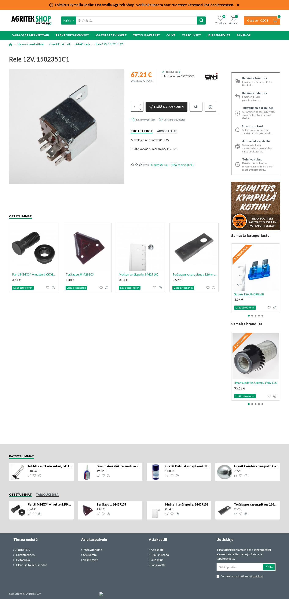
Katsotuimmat (21, 456)
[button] (249, 316)
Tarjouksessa (47, 494)
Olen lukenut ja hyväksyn (242, 576)
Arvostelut (167, 131)
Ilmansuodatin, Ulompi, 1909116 (255, 382)
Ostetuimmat (20, 216)
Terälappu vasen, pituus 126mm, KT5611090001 (194, 274)
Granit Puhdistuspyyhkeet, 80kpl (187, 466)
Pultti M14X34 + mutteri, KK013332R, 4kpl (34, 274)
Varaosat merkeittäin (31, 44)
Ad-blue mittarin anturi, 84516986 (50, 466)
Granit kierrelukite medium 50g (118, 466)
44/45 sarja (83, 44)
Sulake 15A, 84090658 (249, 294)
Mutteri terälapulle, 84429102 (138, 274)
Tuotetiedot (142, 131)
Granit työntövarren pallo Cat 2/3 (256, 466)
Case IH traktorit (59, 44)
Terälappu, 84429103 (80, 274)
